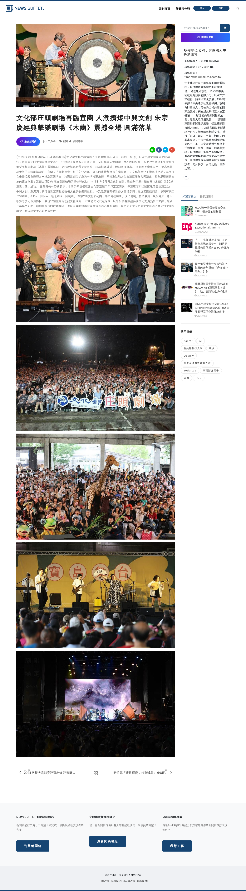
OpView (189, 355)
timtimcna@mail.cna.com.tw (202, 77)
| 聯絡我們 (141, 881)
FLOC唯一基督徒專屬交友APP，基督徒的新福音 (210, 209)
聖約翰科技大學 (193, 348)
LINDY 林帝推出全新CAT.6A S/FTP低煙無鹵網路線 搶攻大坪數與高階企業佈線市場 (212, 307)
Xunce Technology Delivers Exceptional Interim (212, 225)
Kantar (188, 341)
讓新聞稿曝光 (107, 841)
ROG (198, 378)
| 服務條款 (115, 881)
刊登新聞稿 (33, 846)
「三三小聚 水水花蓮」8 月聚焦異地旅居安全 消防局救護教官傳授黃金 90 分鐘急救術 (211, 245)
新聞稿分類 (183, 9)
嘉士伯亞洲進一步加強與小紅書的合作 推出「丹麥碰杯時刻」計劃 (211, 267)
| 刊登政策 (104, 881)
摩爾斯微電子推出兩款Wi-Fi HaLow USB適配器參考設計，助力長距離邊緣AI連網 (211, 287)
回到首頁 (164, 9)
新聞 (65, 141)
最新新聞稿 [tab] (206, 196)
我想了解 (177, 846)
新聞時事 (77, 141)
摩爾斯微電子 (211, 370)
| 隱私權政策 (128, 881)
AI (200, 341)
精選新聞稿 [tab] (189, 196)
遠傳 (186, 378)
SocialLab (190, 370)
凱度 (211, 348)
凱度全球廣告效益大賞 (197, 363)
